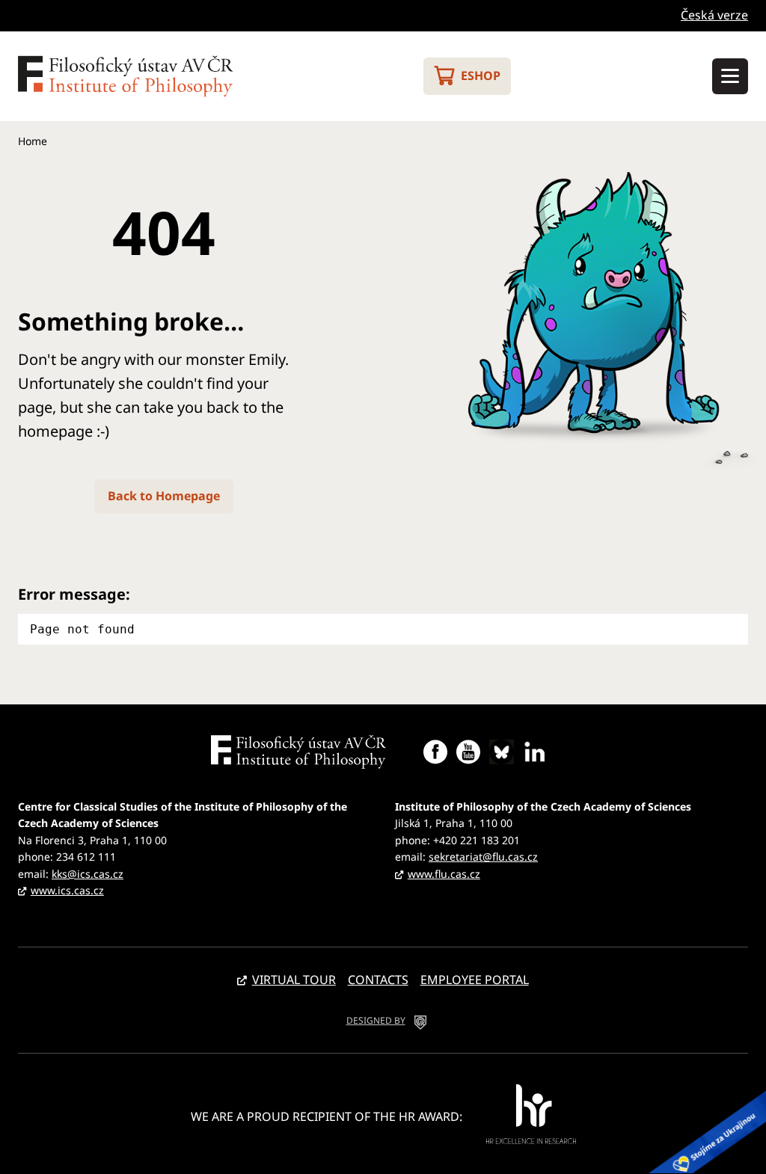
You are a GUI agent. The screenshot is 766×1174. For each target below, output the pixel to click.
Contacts (378, 979)
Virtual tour (294, 979)
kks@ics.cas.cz (87, 874)
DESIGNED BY (375, 1020)
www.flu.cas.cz (444, 874)
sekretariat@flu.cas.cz (483, 856)
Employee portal (474, 979)
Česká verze (714, 15)
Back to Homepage (164, 496)
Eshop (480, 75)
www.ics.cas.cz (67, 890)
